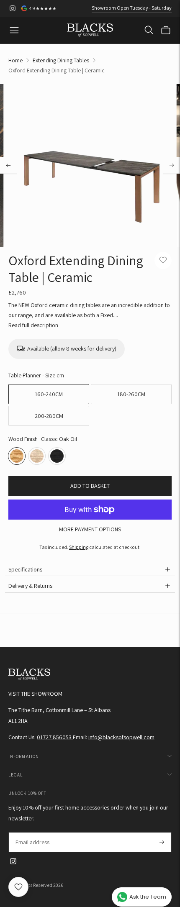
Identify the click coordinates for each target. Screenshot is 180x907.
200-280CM (49, 416)
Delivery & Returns (30, 585)
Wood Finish (23, 439)
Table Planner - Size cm (36, 375)
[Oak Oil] (36, 456)
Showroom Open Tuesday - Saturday (132, 8)
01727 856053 (55, 737)
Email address (32, 832)
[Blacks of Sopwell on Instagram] (12, 8)
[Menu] (14, 30)
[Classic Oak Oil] (16, 456)
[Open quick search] (149, 30)
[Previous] (8, 165)
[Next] (171, 165)
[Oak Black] (57, 456)
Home (15, 60)
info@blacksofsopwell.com (121, 737)
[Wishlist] (18, 887)
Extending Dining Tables (61, 60)
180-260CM (131, 394)
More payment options (90, 529)
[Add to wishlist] (163, 260)
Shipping (78, 547)
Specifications (25, 569)
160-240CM (49, 394)
